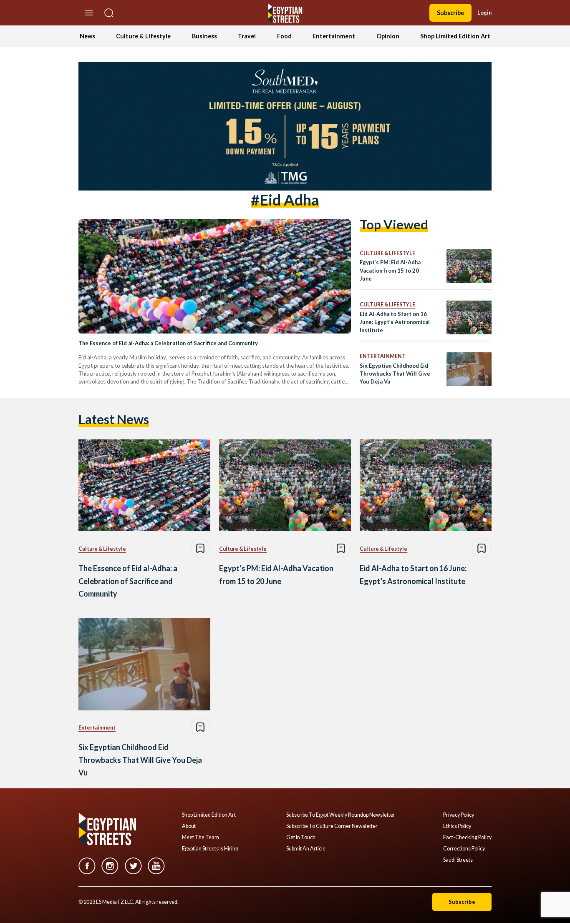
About (189, 826)
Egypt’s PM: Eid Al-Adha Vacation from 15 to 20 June (390, 270)
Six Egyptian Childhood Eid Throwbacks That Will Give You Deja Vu (395, 373)
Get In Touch (300, 837)
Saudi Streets (458, 860)
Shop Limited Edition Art (455, 36)
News (87, 36)
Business (204, 36)
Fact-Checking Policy (467, 837)
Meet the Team (200, 837)
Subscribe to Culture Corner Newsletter (332, 826)
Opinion (387, 36)
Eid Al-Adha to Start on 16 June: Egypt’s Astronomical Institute (395, 322)
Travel (247, 36)
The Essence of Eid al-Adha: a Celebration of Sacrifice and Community (168, 343)
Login (484, 12)
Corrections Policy (464, 849)
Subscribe (450, 12)
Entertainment (334, 36)
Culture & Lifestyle (143, 36)
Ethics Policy (457, 826)
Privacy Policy (458, 815)
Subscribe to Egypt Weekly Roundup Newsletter (340, 815)
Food (284, 36)
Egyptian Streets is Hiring (210, 849)
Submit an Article (305, 849)
